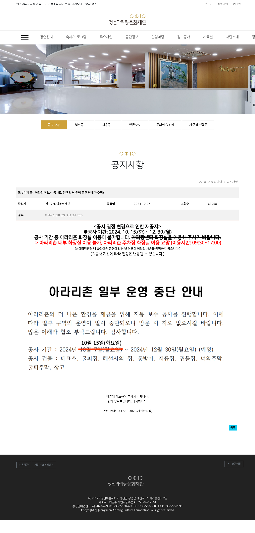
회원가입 (223, 4)
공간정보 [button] (132, 37)
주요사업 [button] (106, 37)
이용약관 (23, 464)
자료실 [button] (208, 37)
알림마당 (216, 181)
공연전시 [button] (46, 37)
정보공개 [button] (183, 37)
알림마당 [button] (157, 37)
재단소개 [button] (232, 37)
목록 (232, 427)
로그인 (208, 4)
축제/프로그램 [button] (76, 37)
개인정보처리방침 (44, 464)
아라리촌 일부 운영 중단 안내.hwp (63, 215)
